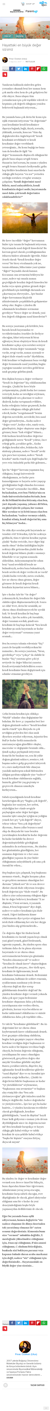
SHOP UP (30, 4)
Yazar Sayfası (37, 1385)
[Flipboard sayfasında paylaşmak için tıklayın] (38, 68)
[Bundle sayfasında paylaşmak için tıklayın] (5, 74)
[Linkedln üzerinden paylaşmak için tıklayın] (25, 69)
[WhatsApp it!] (44, 69)
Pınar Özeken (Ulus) (18, 59)
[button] (4, 4)
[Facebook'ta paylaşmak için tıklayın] (12, 69)
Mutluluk (19, 36)
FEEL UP (7, 36)
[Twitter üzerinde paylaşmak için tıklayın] (19, 69)
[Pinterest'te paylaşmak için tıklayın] (32, 69)
